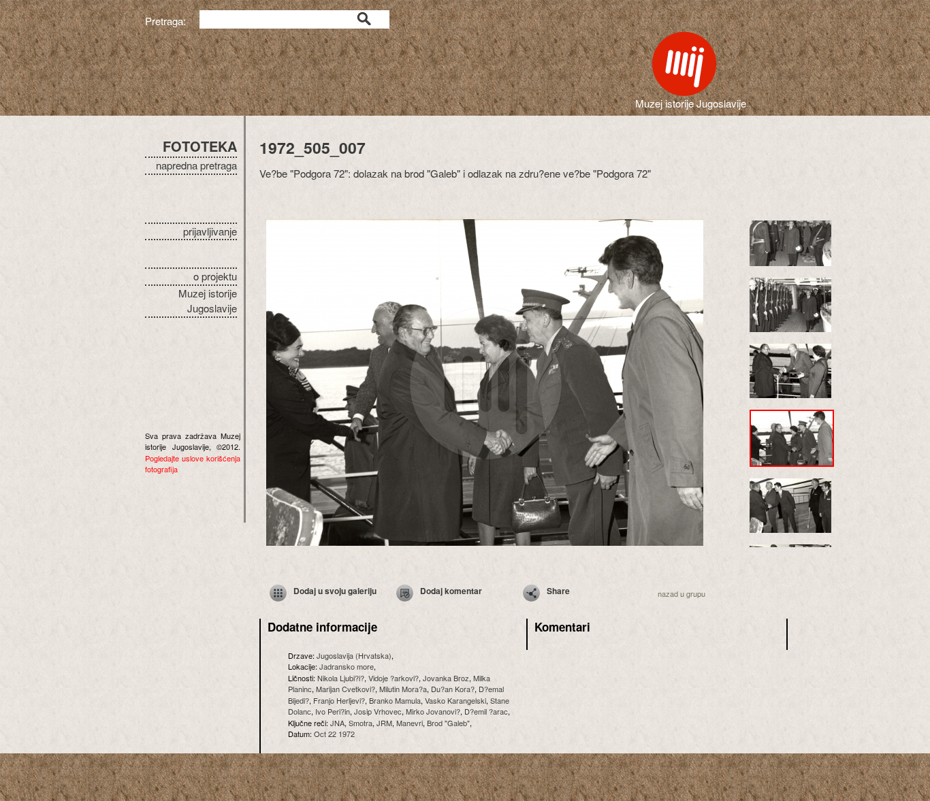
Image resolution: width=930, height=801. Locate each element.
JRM (384, 722)
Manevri (409, 722)
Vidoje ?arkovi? (393, 677)
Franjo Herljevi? (339, 700)
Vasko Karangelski (455, 700)
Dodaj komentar (451, 591)
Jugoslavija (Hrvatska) (354, 655)
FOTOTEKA (200, 146)
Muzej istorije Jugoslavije (207, 301)
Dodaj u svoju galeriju (334, 591)
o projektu (215, 276)
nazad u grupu (681, 593)
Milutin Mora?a (403, 688)
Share (558, 591)
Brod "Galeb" (448, 722)
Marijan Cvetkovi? (345, 688)
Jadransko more (346, 666)
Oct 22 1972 (334, 733)
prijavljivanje (210, 231)
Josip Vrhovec (378, 711)
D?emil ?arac (486, 711)
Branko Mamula (395, 700)
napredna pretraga (196, 165)
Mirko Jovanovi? (433, 711)
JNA (337, 722)
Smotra (360, 722)
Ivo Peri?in (332, 711)
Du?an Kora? (453, 688)
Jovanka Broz (446, 677)
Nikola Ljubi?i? (340, 677)
